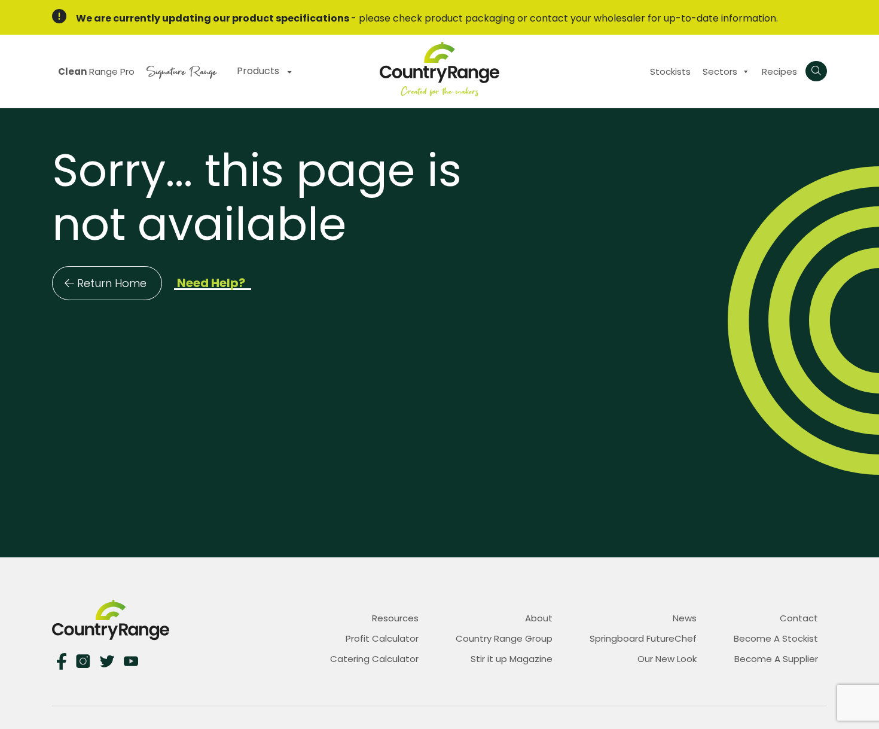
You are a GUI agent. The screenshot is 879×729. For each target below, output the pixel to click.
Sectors (720, 71)
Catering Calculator (374, 658)
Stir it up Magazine (512, 658)
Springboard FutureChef (643, 638)
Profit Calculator (382, 638)
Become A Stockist (776, 638)
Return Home (111, 283)
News (685, 618)
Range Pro (96, 71)
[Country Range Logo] (439, 68)
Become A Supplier (776, 658)
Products (259, 71)
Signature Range (181, 70)
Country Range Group (504, 638)
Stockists (670, 71)
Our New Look (667, 658)
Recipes (779, 71)
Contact (799, 618)
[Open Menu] (816, 71)
